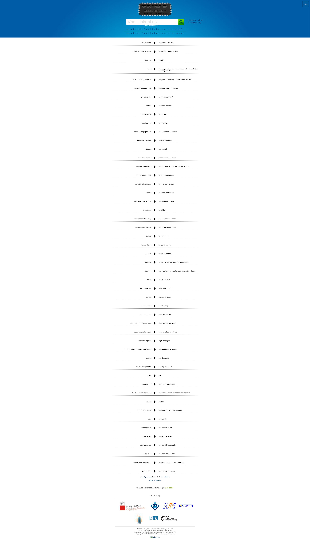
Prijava (305, 4)
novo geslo (169, 488)
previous (148, 477)
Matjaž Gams (149, 532)
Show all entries (155, 480)
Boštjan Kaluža (171, 532)
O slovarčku (159, 534)
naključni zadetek (195, 20)
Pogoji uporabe (169, 534)
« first (143, 477)
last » (167, 477)
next (163, 477)
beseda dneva (194, 23)
